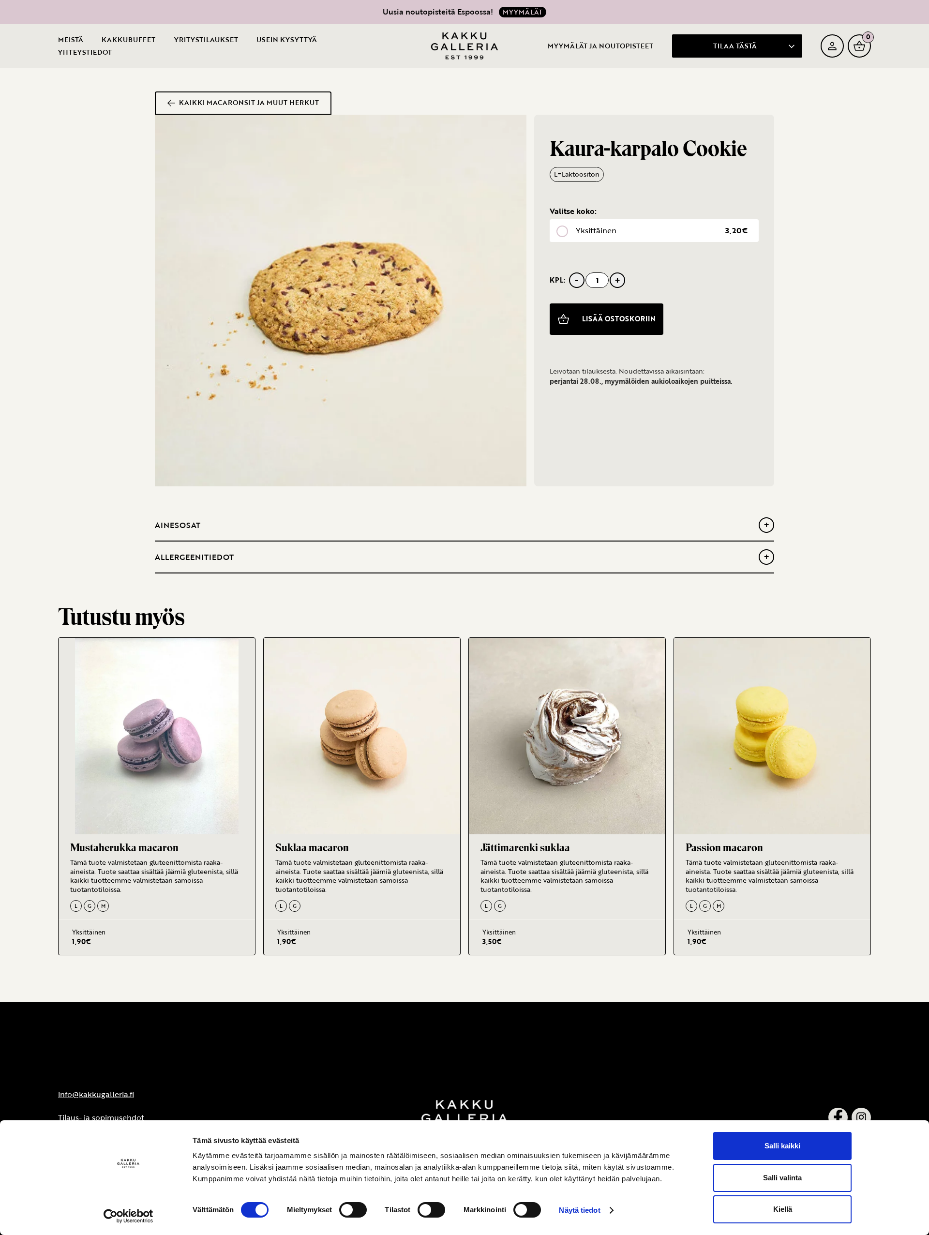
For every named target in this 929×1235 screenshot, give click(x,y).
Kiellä (782, 1209)
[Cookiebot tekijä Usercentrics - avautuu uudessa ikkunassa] (128, 1216)
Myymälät (522, 12)
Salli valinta (782, 1178)
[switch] (353, 1210)
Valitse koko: (573, 211)
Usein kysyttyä (286, 40)
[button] (737, 45)
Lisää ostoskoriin (619, 319)
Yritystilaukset (206, 40)
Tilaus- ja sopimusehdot (101, 1117)
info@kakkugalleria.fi (96, 1094)
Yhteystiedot (85, 52)
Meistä (70, 40)
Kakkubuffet (128, 40)
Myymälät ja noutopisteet (600, 45)
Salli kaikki (782, 1146)
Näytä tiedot (579, 1210)
